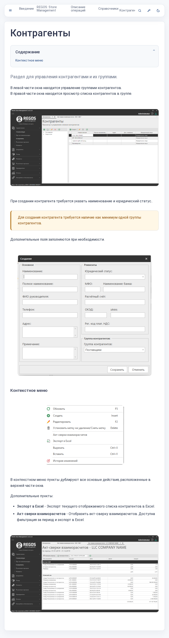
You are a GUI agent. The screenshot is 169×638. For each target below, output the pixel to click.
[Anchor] (50, 390)
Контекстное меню (29, 60)
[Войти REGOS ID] (149, 10)
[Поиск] (139, 10)
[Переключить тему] (158, 10)
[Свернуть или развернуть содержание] (154, 50)
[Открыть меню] (10, 10)
